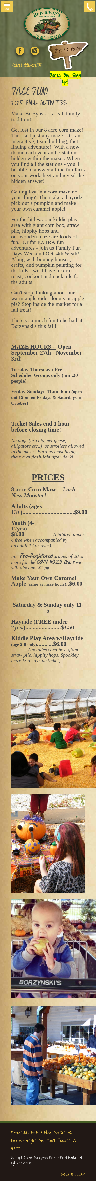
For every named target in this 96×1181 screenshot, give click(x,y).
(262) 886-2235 (26, 65)
